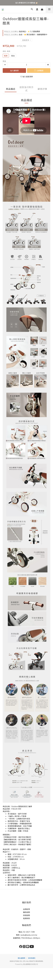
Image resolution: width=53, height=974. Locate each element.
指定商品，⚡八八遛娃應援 (22, 31)
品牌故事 (26, 909)
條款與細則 (31, 958)
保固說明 (26, 915)
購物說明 (26, 912)
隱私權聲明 (21, 958)
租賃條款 (26, 918)
